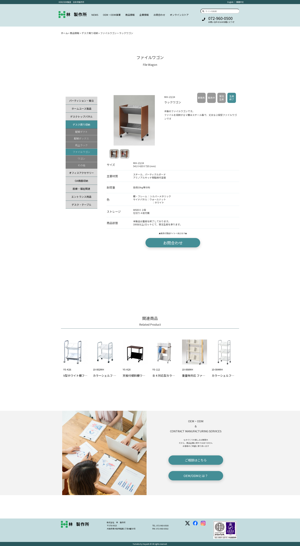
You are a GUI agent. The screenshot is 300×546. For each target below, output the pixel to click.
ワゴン (81, 158)
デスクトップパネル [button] (81, 116)
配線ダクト (81, 132)
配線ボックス (81, 138)
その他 (81, 165)
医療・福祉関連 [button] (81, 189)
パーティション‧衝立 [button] (81, 100)
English (230, 2)
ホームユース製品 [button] (81, 108)
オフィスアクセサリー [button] (81, 173)
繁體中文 (240, 2)
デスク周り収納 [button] (81, 124)
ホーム (64, 33)
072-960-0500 (220, 18)
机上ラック (81, 145)
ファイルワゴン (81, 152)
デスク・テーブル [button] (81, 204)
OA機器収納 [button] (81, 181)
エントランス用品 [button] (81, 197)
